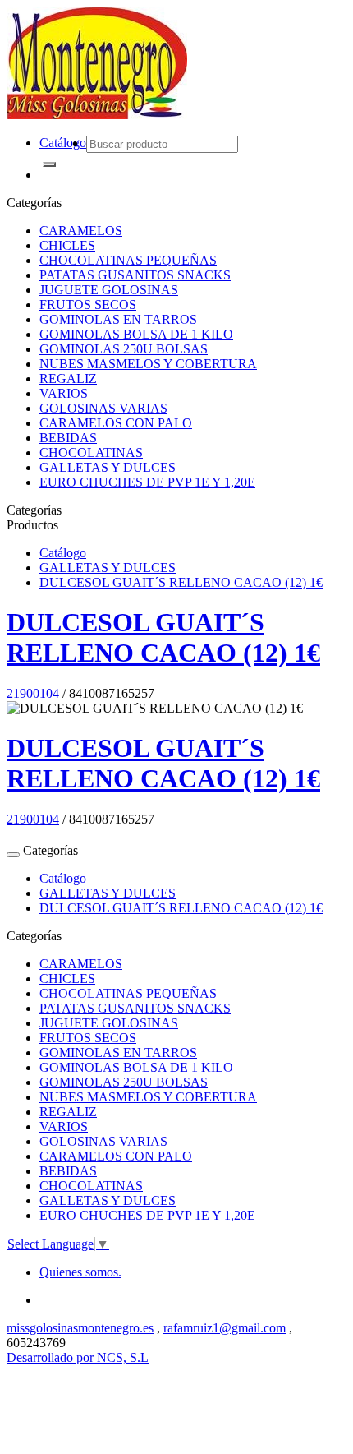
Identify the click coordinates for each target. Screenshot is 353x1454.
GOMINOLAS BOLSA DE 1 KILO (136, 334)
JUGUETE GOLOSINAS (108, 290)
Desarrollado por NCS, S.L (78, 1357)
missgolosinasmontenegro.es (80, 1328)
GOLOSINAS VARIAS (103, 408)
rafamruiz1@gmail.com (224, 1328)
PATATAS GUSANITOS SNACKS (135, 275)
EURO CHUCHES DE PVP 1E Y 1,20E (147, 482)
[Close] (13, 854)
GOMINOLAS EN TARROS (118, 319)
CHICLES (67, 245)
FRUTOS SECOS (87, 305)
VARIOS (63, 393)
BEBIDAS (68, 438)
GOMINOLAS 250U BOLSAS (123, 349)
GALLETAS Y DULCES (107, 467)
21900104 (33, 693)
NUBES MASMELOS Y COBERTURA (148, 364)
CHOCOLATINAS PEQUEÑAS (128, 260)
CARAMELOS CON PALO (115, 423)
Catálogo (62, 143)
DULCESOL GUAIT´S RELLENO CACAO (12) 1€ (181, 582)
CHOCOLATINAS (91, 452)
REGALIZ (68, 378)
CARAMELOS (80, 231)
